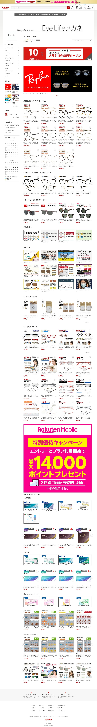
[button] (92, 5)
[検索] (68, 7)
